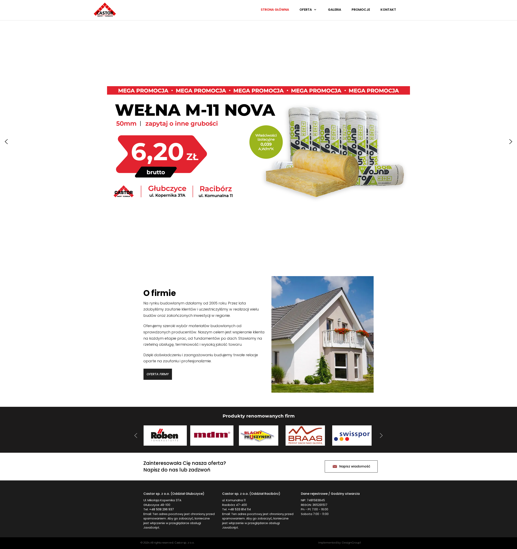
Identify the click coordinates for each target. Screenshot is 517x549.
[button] (6, 141)
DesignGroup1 (351, 542)
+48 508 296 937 (161, 509)
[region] (258, 141)
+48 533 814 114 (239, 509)
